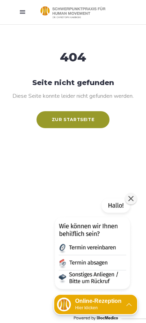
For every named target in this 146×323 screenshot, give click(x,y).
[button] (92, 245)
